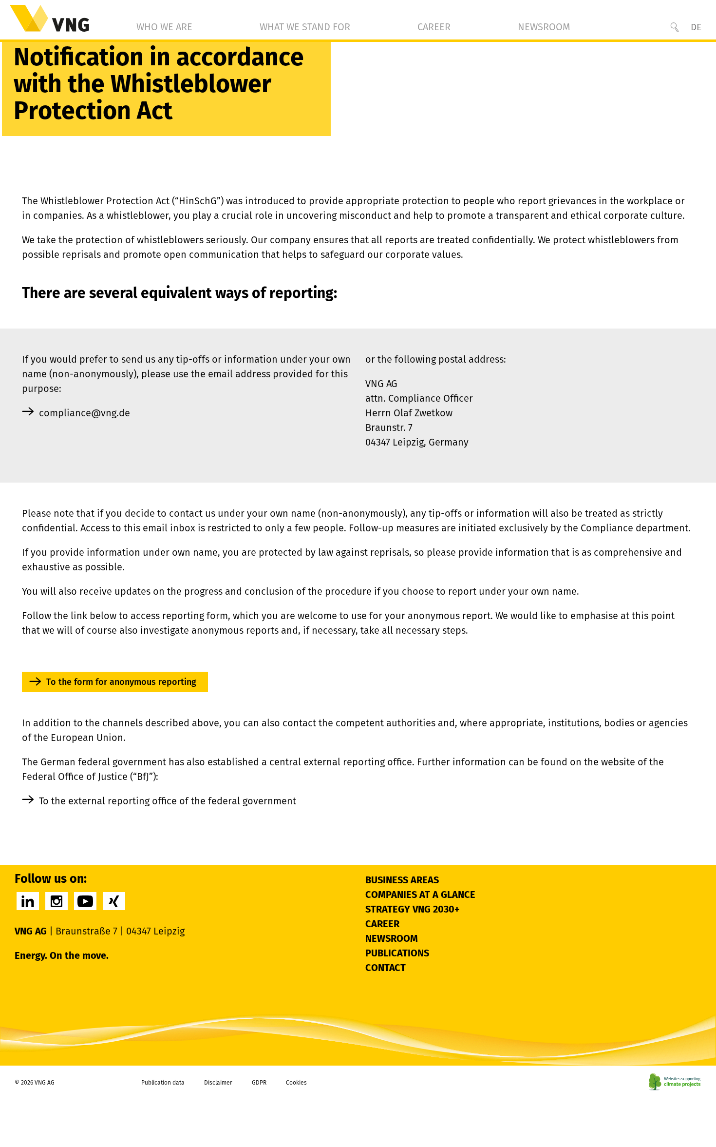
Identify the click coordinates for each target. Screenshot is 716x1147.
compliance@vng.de (84, 413)
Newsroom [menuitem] (544, 27)
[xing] (114, 901)
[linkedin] (28, 901)
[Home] (49, 18)
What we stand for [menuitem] (305, 27)
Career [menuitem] (434, 27)
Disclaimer (218, 1082)
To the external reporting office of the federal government (167, 801)
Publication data (163, 1082)
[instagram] (56, 901)
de (696, 27)
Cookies (296, 1082)
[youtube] (85, 901)
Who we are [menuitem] (164, 27)
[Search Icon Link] (674, 27)
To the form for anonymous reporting (121, 682)
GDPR (259, 1082)
